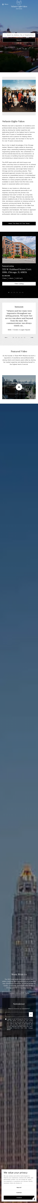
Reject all (19, 1187)
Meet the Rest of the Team (19, 223)
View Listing (19, 284)
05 (20, 292)
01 (9, 292)
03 (14, 292)
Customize (19, 1192)
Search (19, 40)
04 (17, 292)
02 (11, 292)
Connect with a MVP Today (19, 993)
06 (23, 292)
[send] (31, 1014)
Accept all (19, 1197)
